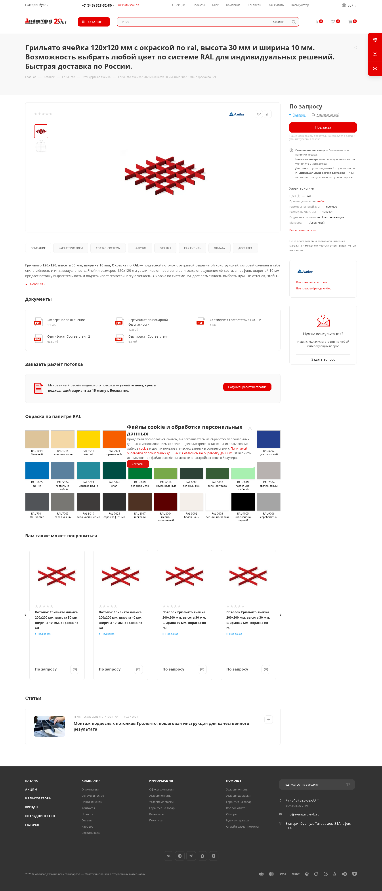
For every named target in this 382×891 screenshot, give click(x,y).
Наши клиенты (92, 802)
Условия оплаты (160, 796)
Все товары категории (311, 282)
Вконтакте (168, 856)
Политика (155, 820)
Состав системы (108, 248)
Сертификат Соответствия (148, 336)
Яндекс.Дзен (213, 856)
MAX (202, 856)
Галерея (32, 825)
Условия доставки (161, 802)
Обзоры (231, 814)
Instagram (180, 856)
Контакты (88, 808)
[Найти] (293, 22)
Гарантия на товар (162, 808)
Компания (91, 781)
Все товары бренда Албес (313, 288)
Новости (87, 814)
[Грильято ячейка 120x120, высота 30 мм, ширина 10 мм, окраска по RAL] (165, 174)
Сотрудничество (40, 816)
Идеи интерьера (237, 820)
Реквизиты (156, 814)
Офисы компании (161, 789)
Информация (161, 781)
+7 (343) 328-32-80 (97, 5)
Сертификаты (91, 833)
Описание (38, 248)
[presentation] (25, 614)
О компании (90, 789)
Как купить (192, 248)
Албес (321, 201)
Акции (31, 789)
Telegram (191, 856)
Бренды (31, 807)
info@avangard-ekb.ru (302, 814)
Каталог (32, 781)
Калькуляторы (38, 798)
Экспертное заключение (66, 320)
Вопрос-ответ (235, 808)
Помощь (233, 781)
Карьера (87, 826)
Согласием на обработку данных (207, 453)
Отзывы (165, 248)
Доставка (245, 248)
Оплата (219, 248)
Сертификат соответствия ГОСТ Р (235, 320)
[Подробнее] (268, 719)
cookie (143, 448)
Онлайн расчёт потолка (242, 826)
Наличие (140, 248)
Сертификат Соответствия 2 (68, 336)
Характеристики (71, 248)
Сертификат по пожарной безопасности (148, 322)
